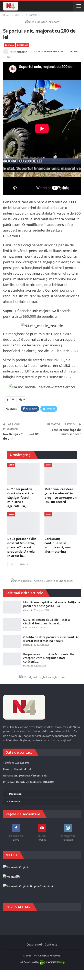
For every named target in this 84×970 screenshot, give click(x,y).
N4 (21, 962)
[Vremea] (11, 877)
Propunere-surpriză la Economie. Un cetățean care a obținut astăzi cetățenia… (48, 657)
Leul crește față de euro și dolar (66, 432)
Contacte (14, 801)
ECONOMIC (22, 45)
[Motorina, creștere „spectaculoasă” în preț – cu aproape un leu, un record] (60, 474)
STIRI (11, 464)
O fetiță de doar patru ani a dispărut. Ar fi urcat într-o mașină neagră (51, 639)
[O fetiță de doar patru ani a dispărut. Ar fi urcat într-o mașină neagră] (12, 641)
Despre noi (15, 793)
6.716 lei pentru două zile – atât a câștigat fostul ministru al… (46, 621)
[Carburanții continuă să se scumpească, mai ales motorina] (60, 523)
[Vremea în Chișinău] (16, 867)
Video (11, 45)
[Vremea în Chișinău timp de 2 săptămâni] (29, 886)
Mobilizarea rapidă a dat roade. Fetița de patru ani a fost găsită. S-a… (51, 604)
